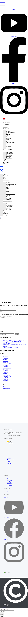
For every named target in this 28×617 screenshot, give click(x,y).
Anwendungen (7, 149)
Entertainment (9, 152)
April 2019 (5, 379)
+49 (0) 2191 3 (12, 407)
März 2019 (5, 380)
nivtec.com (2, 2)
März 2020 (5, 373)
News (4, 386)
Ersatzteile (8, 148)
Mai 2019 (5, 378)
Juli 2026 (5, 356)
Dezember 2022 (7, 363)
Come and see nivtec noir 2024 (10, 347)
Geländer (8, 138)
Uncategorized (6, 388)
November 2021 (7, 368)
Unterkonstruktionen (11, 132)
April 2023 (5, 362)
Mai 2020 (5, 370)
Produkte (6, 128)
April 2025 (5, 358)
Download (6, 162)
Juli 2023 (5, 361)
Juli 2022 (5, 365)
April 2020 (5, 372)
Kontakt (5, 163)
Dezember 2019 (7, 376)
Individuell (9, 158)
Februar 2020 (6, 375)
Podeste (8, 131)
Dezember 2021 (7, 366)
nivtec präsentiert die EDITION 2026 (12, 342)
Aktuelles (6, 124)
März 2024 (5, 359)
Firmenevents (9, 153)
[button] (1, 169)
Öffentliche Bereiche (9, 155)
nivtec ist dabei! (7, 343)
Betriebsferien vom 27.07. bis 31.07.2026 (13, 340)
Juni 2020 (5, 369)
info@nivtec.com (8, 405)
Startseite (6, 122)
